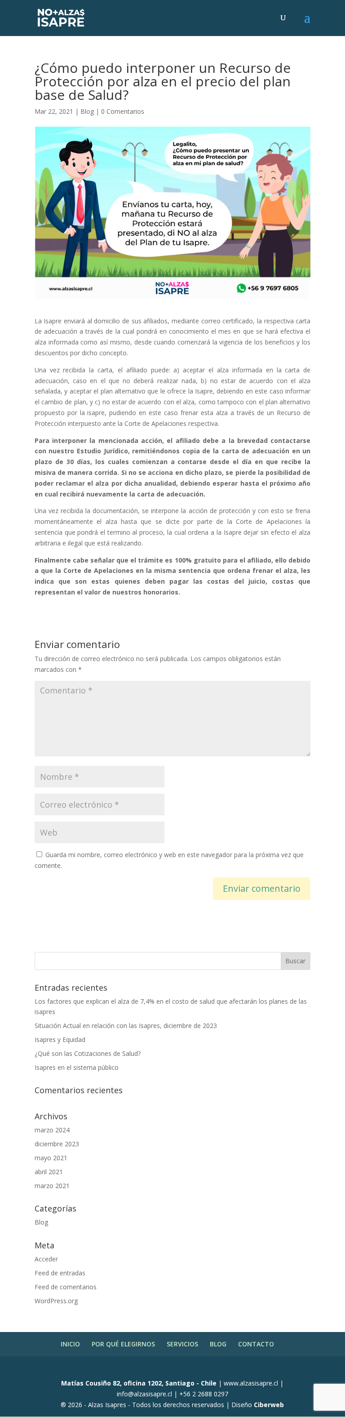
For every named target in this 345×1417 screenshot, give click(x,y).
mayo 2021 (51, 1157)
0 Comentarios (122, 111)
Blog (87, 111)
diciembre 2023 (57, 1144)
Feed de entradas (60, 1273)
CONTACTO (256, 1344)
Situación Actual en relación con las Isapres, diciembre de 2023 (126, 1025)
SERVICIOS (182, 1344)
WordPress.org (56, 1300)
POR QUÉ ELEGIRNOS (123, 1344)
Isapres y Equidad (60, 1039)
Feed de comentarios (66, 1287)
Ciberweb (269, 1404)
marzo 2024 (52, 1130)
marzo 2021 (52, 1185)
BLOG (218, 1344)
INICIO (70, 1344)
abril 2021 (49, 1171)
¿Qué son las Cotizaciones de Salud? (88, 1053)
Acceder (46, 1259)
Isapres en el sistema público (77, 1067)
